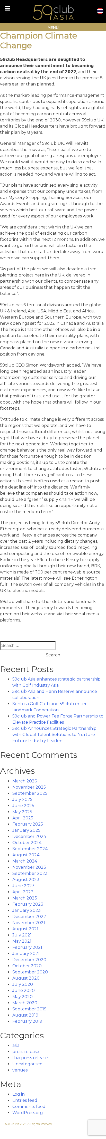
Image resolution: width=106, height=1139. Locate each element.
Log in (18, 1094)
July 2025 (22, 799)
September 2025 (29, 793)
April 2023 (22, 891)
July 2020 (22, 984)
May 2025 (22, 811)
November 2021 (28, 922)
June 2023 (23, 885)
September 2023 (30, 873)
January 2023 (26, 910)
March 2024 (24, 861)
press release (25, 1051)
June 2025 (23, 805)
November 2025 (29, 787)
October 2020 (27, 965)
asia (16, 1045)
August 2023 (25, 879)
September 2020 (30, 972)
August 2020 (26, 978)
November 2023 (29, 867)
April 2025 (22, 818)
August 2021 (25, 928)
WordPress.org (27, 1112)
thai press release (30, 1057)
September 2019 (29, 1009)
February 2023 (27, 904)
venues (20, 1070)
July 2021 (22, 935)
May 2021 (21, 941)
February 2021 (27, 947)
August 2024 (25, 855)
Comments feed (29, 1106)
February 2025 (27, 824)
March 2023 (24, 898)
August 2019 (25, 1015)
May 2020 (22, 996)
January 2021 (26, 953)
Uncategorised (27, 1063)
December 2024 (29, 836)
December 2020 (29, 959)
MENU (53, 27)
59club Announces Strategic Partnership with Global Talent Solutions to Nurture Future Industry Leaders (54, 734)
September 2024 (30, 848)
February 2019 (27, 1021)
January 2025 (26, 830)
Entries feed (24, 1100)
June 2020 (23, 990)
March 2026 (24, 781)
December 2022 (29, 916)
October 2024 (26, 842)
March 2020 (24, 1002)
